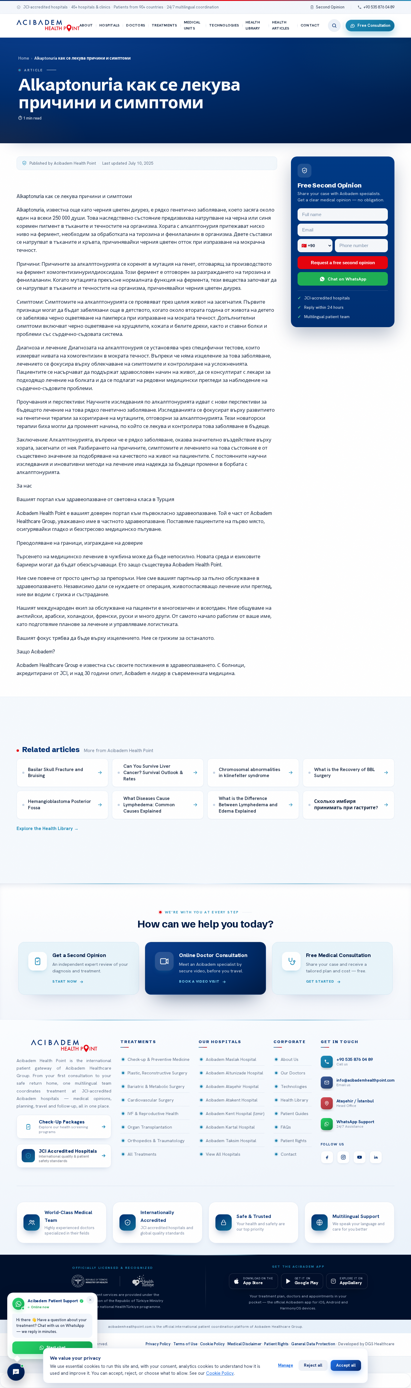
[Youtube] (359, 1157)
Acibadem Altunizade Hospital (234, 1073)
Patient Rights (294, 1140)
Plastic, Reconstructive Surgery (157, 1073)
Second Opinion (330, 7)
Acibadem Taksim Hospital (231, 1140)
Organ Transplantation (150, 1127)
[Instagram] (343, 1157)
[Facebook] (327, 1157)
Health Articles (280, 25)
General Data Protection (313, 1343)
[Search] (334, 25)
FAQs (286, 1127)
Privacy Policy (158, 1343)
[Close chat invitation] (90, 1300)
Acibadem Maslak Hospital (231, 1059)
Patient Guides (294, 1113)
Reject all (313, 1365)
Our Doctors (293, 1073)
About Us (289, 1059)
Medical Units (192, 25)
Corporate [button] (289, 1041)
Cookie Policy (212, 1343)
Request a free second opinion (343, 262)
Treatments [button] (138, 1041)
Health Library (253, 25)
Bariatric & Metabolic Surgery (156, 1086)
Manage (285, 1365)
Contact (310, 25)
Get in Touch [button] (339, 1041)
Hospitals (109, 25)
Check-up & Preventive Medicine (159, 1059)
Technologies (224, 25)
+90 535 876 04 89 (378, 7)
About (86, 25)
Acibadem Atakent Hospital (232, 1100)
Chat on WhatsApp (347, 279)
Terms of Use (185, 1343)
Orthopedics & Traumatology (156, 1140)
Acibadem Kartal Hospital (230, 1127)
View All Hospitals (223, 1154)
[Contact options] (16, 1372)
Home (23, 58)
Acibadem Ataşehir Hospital (232, 1086)
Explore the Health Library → (48, 829)
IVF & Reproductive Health (153, 1113)
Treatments (164, 25)
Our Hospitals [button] (220, 1041)
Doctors (135, 25)
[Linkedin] (375, 1157)
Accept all (346, 1365)
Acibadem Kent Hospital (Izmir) (235, 1113)
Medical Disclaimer (244, 1343)
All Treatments (142, 1154)
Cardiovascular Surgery (151, 1100)
